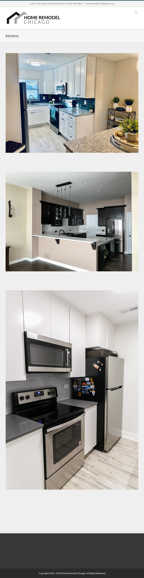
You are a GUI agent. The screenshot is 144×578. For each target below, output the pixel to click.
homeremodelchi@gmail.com (99, 3)
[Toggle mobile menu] (136, 13)
